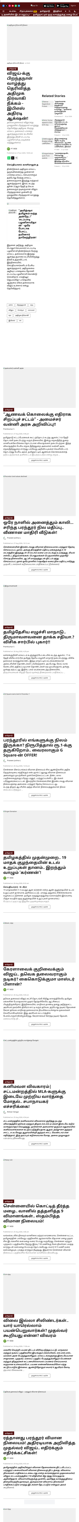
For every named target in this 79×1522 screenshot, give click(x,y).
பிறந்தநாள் (21, 305)
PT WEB (14, 149)
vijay (31, 305)
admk (11, 305)
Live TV (35, 6)
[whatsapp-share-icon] (8, 159)
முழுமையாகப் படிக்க (39, 460)
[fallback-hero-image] (48, 104)
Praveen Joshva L (14, 538)
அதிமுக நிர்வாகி (22, 315)
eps (10, 315)
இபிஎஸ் (12, 321)
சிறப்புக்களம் (26, 11)
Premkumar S (8, 429)
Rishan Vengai (13, 1112)
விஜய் (11, 310)
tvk (20, 321)
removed (31, 310)
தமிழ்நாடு (45, 11)
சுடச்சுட (12, 11)
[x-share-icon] (12, 159)
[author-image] (8, 148)
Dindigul (21, 310)
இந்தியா (57, 11)
